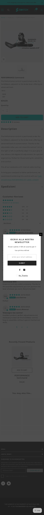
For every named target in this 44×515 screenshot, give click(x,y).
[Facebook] (20, 270)
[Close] (40, 234)
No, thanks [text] (23, 276)
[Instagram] (24, 270)
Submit (22, 263)
